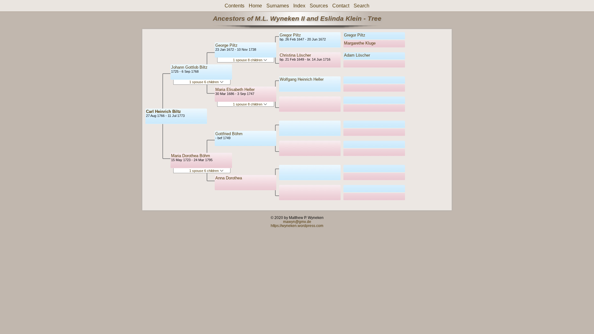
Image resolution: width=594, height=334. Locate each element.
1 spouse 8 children (248, 60)
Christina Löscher (295, 55)
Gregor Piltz (290, 35)
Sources (319, 5)
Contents (234, 5)
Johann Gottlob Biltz (189, 67)
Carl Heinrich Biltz (163, 111)
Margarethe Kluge (360, 43)
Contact (340, 5)
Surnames (277, 5)
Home (255, 5)
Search (361, 5)
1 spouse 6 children (204, 82)
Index (299, 5)
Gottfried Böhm (229, 133)
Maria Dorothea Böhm (190, 155)
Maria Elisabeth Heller (235, 89)
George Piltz (226, 45)
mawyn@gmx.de (297, 222)
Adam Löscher (357, 55)
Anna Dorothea (228, 178)
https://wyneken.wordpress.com (297, 226)
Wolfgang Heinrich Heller (302, 79)
